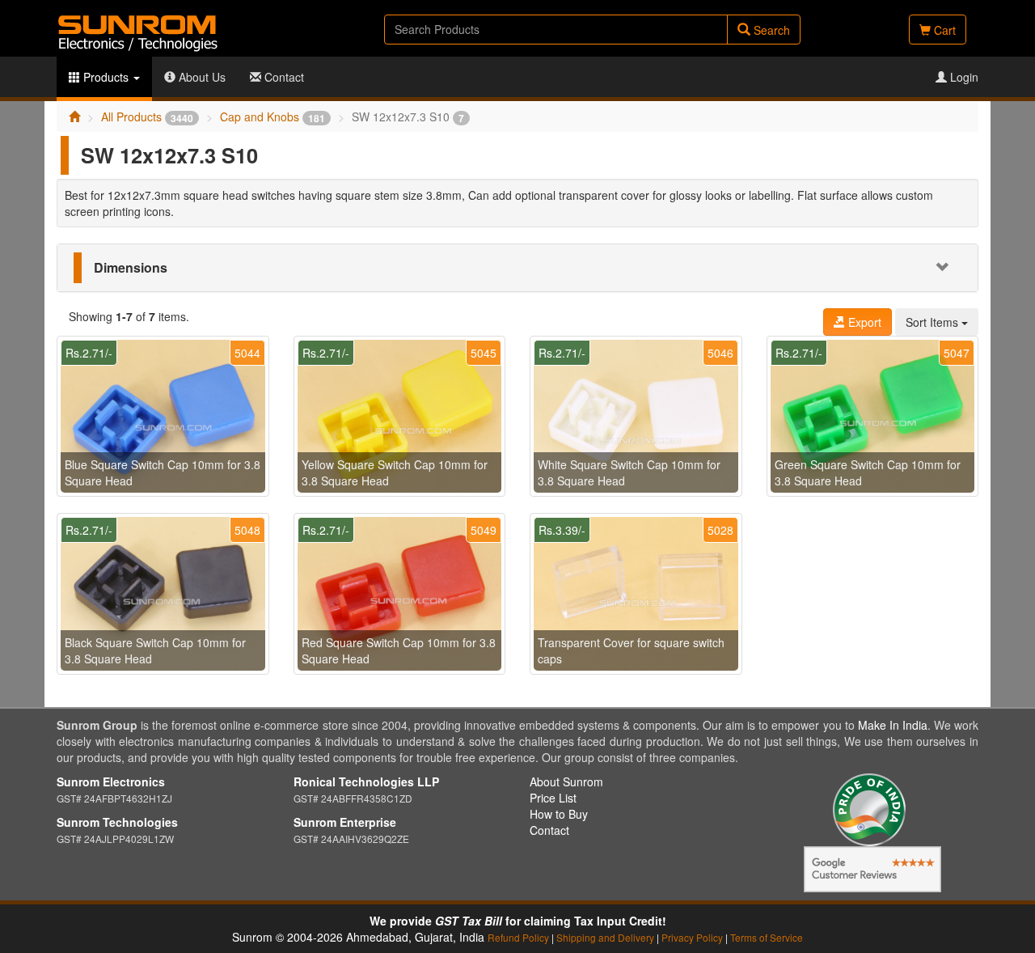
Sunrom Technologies (117, 822)
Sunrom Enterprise (345, 822)
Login (962, 77)
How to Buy (559, 814)
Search (770, 30)
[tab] (517, 267)
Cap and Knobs (272, 116)
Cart (943, 30)
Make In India (892, 725)
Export (863, 322)
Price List (553, 798)
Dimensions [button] (130, 267)
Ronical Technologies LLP (366, 781)
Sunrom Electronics (111, 781)
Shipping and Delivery (605, 937)
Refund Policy (518, 937)
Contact (282, 77)
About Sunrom (566, 781)
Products (106, 77)
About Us (200, 77)
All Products (147, 116)
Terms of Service (766, 937)
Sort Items (933, 322)
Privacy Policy (692, 937)
